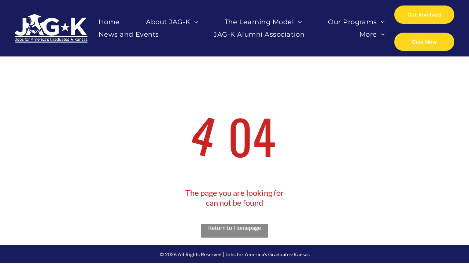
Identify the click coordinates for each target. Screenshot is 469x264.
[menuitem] (109, 22)
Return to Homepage (234, 227)
